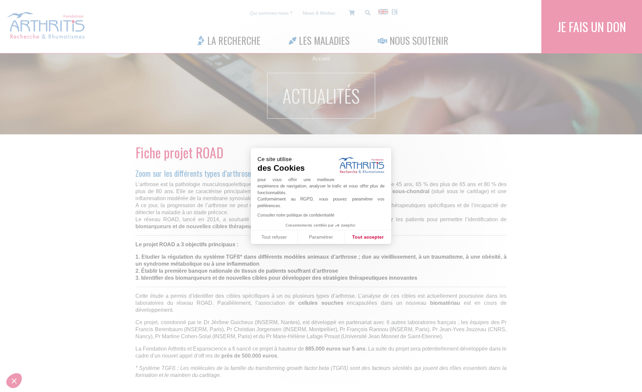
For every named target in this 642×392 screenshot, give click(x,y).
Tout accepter (368, 237)
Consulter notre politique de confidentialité (295, 215)
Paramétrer (321, 237)
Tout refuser (274, 237)
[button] (14, 381)
